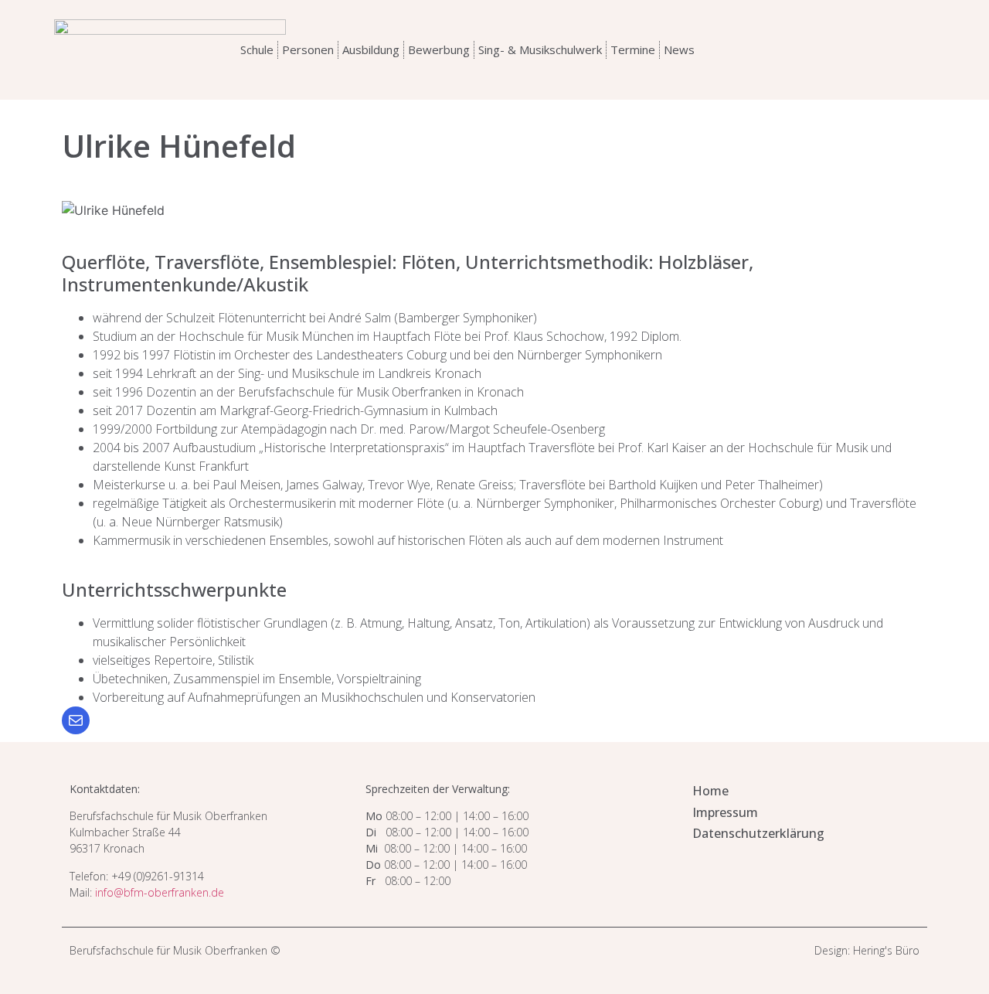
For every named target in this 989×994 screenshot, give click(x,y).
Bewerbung (439, 49)
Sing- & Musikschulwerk (540, 49)
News (679, 49)
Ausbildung (370, 49)
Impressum (725, 812)
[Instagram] (860, 49)
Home (710, 790)
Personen (308, 49)
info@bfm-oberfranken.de (159, 892)
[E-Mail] (76, 720)
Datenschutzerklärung (758, 833)
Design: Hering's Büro (866, 950)
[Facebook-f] (890, 49)
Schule (257, 49)
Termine (632, 49)
